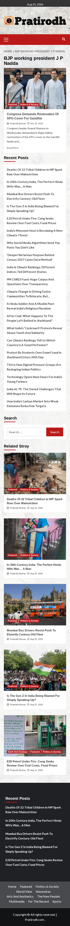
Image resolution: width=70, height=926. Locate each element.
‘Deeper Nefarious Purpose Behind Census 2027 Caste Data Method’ (30, 257)
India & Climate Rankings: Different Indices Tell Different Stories (31, 269)
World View (24, 891)
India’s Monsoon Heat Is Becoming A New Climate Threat (34, 233)
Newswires (43, 891)
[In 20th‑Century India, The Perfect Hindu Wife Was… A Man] (35, 539)
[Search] (63, 39)
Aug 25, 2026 (36, 508)
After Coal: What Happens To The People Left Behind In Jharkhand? (30, 318)
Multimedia (16, 901)
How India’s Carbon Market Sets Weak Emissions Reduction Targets (32, 404)
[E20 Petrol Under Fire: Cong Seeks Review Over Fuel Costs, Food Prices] (35, 735)
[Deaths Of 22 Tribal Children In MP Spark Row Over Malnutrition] (35, 473)
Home (12, 886)
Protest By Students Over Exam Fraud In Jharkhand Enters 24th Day (34, 355)
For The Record (38, 901)
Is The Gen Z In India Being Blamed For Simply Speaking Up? (33, 208)
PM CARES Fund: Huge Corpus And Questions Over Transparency (30, 282)
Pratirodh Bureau (18, 123)
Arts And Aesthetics (20, 896)
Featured (12, 104)
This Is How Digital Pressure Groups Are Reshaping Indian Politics (34, 367)
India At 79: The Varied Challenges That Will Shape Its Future (34, 391)
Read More (13, 147)
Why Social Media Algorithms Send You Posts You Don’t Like (33, 245)
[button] (8, 39)
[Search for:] (26, 432)
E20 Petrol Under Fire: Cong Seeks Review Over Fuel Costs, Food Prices (31, 221)
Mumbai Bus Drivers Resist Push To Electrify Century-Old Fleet (30, 196)
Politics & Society (29, 104)
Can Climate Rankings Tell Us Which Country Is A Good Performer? (31, 343)
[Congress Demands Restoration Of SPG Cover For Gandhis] (35, 88)
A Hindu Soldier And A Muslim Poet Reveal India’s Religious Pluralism (30, 306)
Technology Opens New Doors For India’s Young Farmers (34, 379)
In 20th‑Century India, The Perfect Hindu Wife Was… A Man (35, 184)
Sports (56, 901)
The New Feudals (48, 896)
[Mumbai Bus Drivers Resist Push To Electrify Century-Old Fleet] (35, 604)
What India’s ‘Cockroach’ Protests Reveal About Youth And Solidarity (34, 330)
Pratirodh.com (34, 919)
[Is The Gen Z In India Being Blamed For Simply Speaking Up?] (35, 670)
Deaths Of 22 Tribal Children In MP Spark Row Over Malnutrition (34, 172)
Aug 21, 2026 (36, 704)
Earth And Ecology (17, 752)
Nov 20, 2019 (36, 123)
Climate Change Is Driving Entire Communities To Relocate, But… (29, 294)
